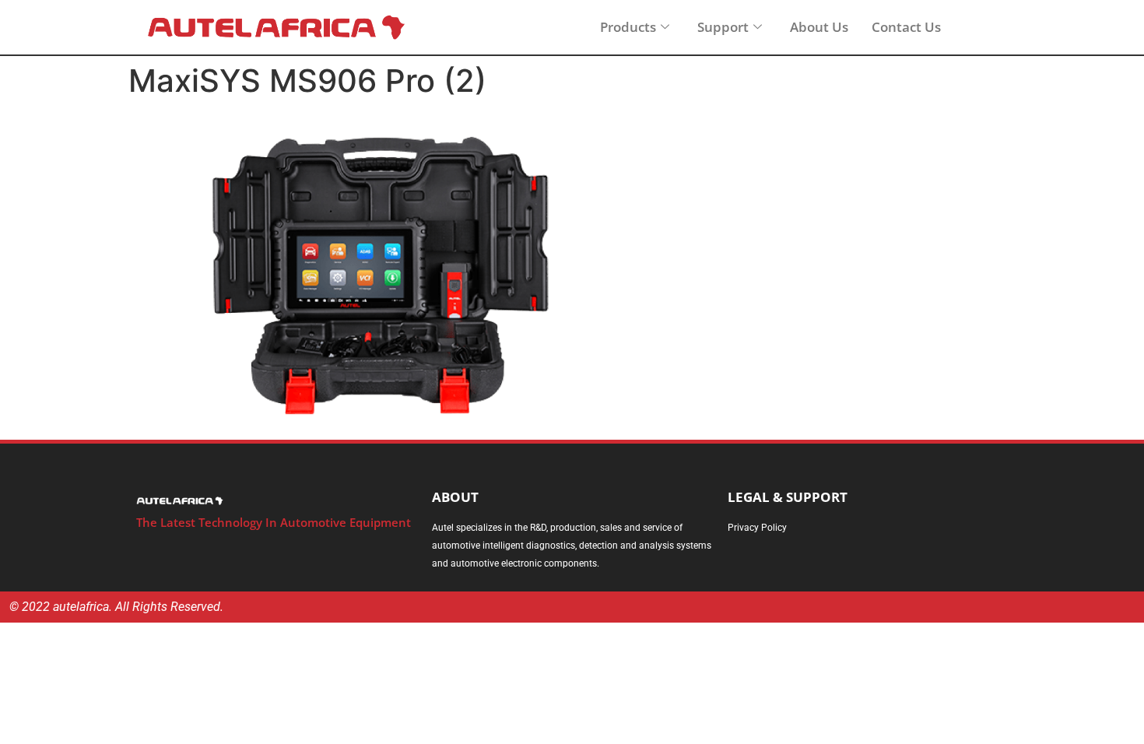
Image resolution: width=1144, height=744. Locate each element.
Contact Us (906, 27)
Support (723, 27)
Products (628, 27)
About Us (819, 27)
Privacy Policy (757, 527)
